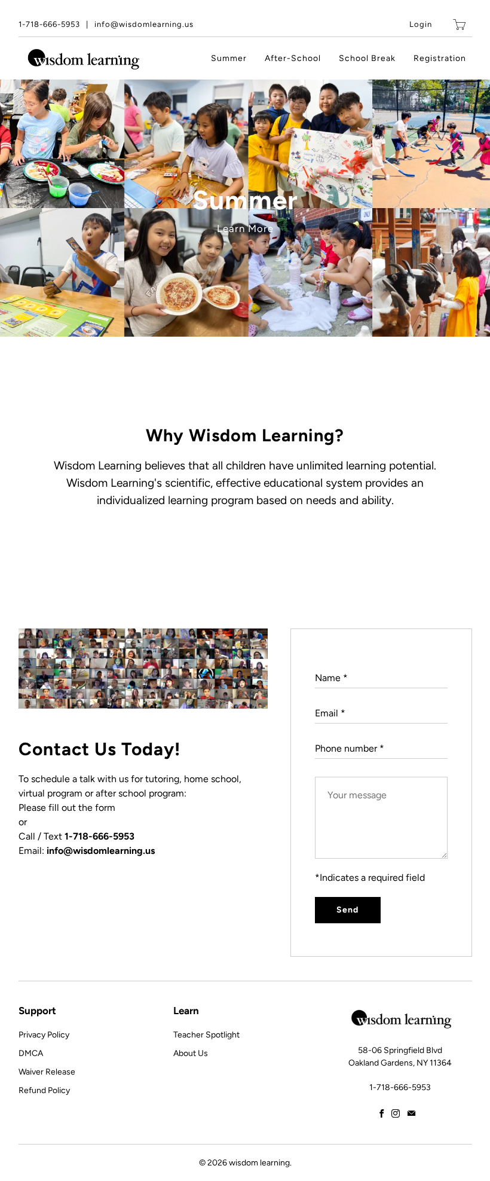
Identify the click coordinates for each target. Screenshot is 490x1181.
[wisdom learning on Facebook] (381, 1113)
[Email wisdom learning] (411, 1113)
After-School (293, 58)
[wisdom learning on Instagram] (395, 1113)
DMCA (31, 1053)
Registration (440, 58)
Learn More (245, 228)
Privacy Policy (44, 1035)
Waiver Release (47, 1072)
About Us (190, 1053)
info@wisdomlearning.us (144, 24)
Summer (229, 58)
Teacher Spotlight (206, 1035)
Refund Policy (44, 1090)
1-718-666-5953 (49, 24)
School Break (367, 58)
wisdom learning (259, 1163)
